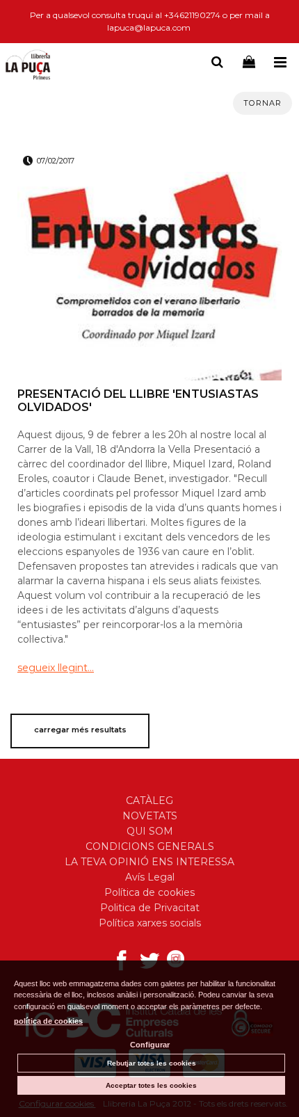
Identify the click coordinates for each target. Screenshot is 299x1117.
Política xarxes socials (150, 923)
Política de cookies (149, 892)
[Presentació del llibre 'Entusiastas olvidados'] (149, 276)
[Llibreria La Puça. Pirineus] (27, 66)
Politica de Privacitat (150, 907)
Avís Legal (150, 877)
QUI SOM (150, 831)
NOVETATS (149, 816)
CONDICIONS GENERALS (150, 846)
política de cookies (48, 1021)
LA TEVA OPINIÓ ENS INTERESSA (149, 861)
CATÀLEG (149, 800)
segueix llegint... (55, 667)
